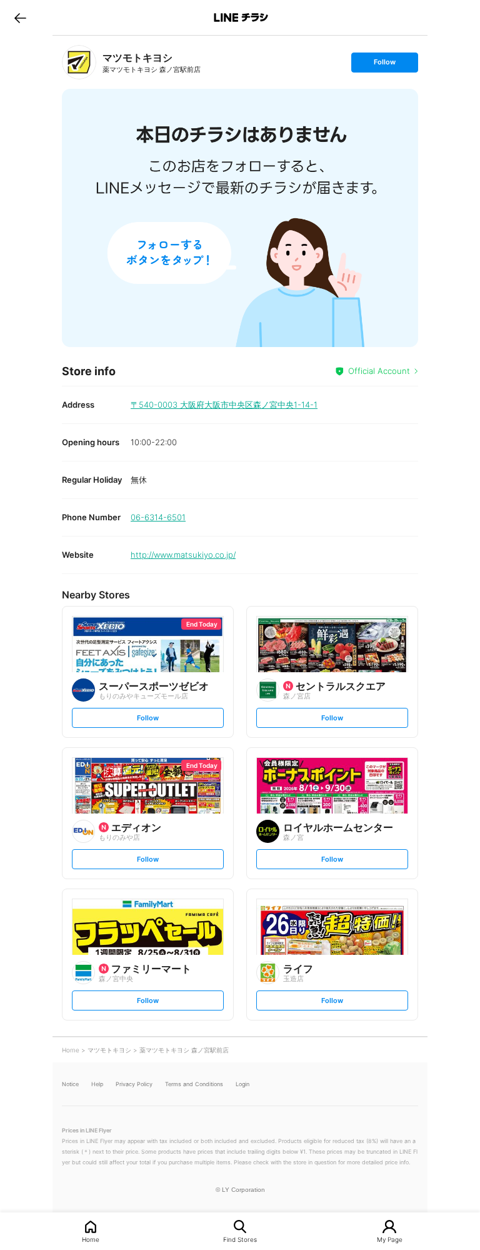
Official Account (379, 371)
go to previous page (20, 17)
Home (90, 1239)
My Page (389, 1239)
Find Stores (240, 1239)
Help (97, 1084)
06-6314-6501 (158, 517)
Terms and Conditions (194, 1084)
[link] (79, 62)
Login (242, 1084)
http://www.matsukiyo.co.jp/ (183, 555)
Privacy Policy (134, 1084)
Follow (384, 65)
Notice (70, 1084)
